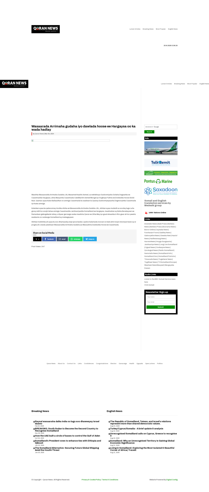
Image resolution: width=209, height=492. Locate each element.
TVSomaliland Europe (167, 262)
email (64, 239)
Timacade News (151, 259)
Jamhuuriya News (151, 244)
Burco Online (149, 230)
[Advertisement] (84, 109)
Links (64, 12)
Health (131, 363)
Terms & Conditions (110, 480)
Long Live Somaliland (168, 244)
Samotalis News (151, 253)
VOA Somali (149, 285)
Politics (160, 363)
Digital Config (172, 480)
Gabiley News (164, 233)
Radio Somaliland (166, 250)
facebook (50, 239)
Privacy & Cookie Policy (91, 480)
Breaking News (148, 29)
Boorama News (169, 227)
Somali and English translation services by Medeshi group (157, 203)
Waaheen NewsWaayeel (154, 265)
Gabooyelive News (151, 235)
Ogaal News (150, 247)
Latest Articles (135, 29)
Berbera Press (156, 227)
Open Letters (150, 363)
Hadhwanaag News (158, 238)
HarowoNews (149, 241)
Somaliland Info (165, 253)
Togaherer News (165, 259)
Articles (45, 12)
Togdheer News (150, 262)
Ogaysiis (140, 363)
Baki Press (162, 224)
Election (113, 363)
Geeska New (165, 235)
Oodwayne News (163, 247)
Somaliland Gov (150, 256)
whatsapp (77, 239)
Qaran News (35, 12)
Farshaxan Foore (151, 233)
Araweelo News (150, 224)
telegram (91, 239)
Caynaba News (162, 230)
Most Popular (161, 29)
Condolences (89, 363)
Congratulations (102, 363)
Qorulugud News (151, 250)
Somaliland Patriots (166, 256)
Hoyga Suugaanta (163, 241)
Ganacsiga (123, 363)
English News (173, 29)
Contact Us (72, 12)
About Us (56, 12)
